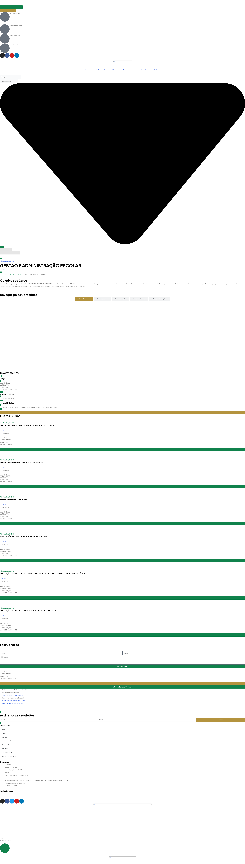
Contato (144, 70)
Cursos (106, 70)
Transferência (155, 70)
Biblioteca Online (15, 45)
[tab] (84, 299)
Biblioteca (5, 748)
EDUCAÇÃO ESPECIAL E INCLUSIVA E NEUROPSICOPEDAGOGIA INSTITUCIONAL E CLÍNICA (42, 573)
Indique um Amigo (7, 752)
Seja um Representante (9, 756)
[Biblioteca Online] (5, 48)
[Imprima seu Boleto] (5, 29)
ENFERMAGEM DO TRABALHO (14, 499)
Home (87, 70)
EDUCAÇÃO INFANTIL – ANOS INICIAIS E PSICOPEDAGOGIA (28, 610)
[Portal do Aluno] (5, 38)
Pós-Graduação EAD (7, 261)
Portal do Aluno (15, 35)
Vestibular (96, 70)
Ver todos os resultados (10, 253)
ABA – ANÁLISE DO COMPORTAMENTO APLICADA (23, 536)
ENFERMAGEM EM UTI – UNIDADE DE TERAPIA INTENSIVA (27, 425)
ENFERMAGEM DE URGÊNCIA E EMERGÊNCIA (21, 462)
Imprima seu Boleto (16, 26)
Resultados (6, 249)
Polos (123, 70)
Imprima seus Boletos (8, 741)
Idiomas (115, 70)
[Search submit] (2, 247)
